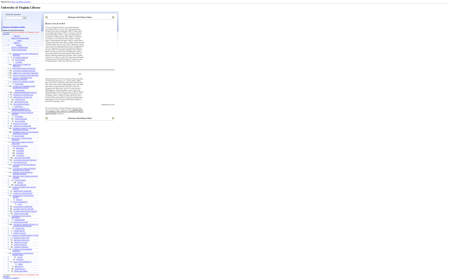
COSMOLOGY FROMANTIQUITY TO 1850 (25, 235)
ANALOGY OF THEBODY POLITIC (23, 82)
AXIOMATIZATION (21, 119)
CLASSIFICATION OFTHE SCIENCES (25, 211)
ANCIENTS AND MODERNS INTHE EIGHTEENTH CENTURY (24, 87)
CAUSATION (20, 155)
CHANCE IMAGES (20, 185)
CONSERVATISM (19, 220)
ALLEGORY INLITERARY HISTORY (24, 71)
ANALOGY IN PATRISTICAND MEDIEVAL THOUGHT (22, 78)
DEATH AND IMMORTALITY (22, 262)
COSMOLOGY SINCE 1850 (21, 238)
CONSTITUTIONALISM (20, 222)
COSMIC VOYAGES (19, 233)
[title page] (17, 36)
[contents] (19, 45)
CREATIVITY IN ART (20, 242)
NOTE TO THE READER (19, 50)
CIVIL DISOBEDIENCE (20, 202)
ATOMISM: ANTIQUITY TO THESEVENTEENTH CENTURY (21, 109)
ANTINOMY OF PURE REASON (23, 95)
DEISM (20, 264)
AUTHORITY (19, 116)
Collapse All (7, 278)
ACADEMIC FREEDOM (20, 57)
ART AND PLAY (20, 99)
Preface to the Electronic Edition (20, 38)
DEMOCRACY (19, 266)
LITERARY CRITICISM (21, 247)
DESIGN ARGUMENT (21, 271)
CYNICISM (19, 259)
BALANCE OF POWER (20, 124)
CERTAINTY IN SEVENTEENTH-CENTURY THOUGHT (23, 173)
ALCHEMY (18, 62)
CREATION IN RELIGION (21, 240)
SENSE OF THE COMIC (21, 214)
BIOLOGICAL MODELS (20, 146)
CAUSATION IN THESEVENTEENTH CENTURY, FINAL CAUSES (24, 169)
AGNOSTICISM (20, 60)
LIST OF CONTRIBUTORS (19, 47)
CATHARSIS (20, 153)
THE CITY (19, 200)
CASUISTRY (20, 151)
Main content (15, 2)
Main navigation (25, 2)
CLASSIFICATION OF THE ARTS (23, 209)
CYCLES (19, 257)
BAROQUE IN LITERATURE (22, 126)
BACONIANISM (20, 121)
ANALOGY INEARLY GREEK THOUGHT (25, 75)
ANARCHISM (19, 84)
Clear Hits (6, 34)
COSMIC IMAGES (19, 231)
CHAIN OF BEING (20, 180)
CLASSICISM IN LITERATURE (22, 207)
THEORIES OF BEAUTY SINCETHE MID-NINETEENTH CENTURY (26, 133)
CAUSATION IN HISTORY (22, 158)
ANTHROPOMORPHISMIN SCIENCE (25, 92)
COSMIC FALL (19, 228)
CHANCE (20, 182)
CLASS (20, 204)
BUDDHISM (20, 148)
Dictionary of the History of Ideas (14, 27)
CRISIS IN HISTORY (20, 245)
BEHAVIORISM (19, 136)
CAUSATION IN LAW (20, 162)
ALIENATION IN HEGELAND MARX (23, 68)
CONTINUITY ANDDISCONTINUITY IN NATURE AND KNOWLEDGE (25, 225)
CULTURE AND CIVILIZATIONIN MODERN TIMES (22, 254)
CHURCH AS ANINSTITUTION (23, 193)
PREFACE (17, 43)
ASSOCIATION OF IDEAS (21, 104)
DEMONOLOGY (20, 269)
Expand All (15, 278)
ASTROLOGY (18, 106)
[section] (19, 40)
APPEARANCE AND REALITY (22, 97)
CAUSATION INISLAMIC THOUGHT (24, 160)
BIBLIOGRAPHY (20, 90)
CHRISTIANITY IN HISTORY (22, 191)
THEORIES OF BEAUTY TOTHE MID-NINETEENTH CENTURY (24, 129)
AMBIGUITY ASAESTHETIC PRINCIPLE (25, 73)
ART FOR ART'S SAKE (21, 102)
